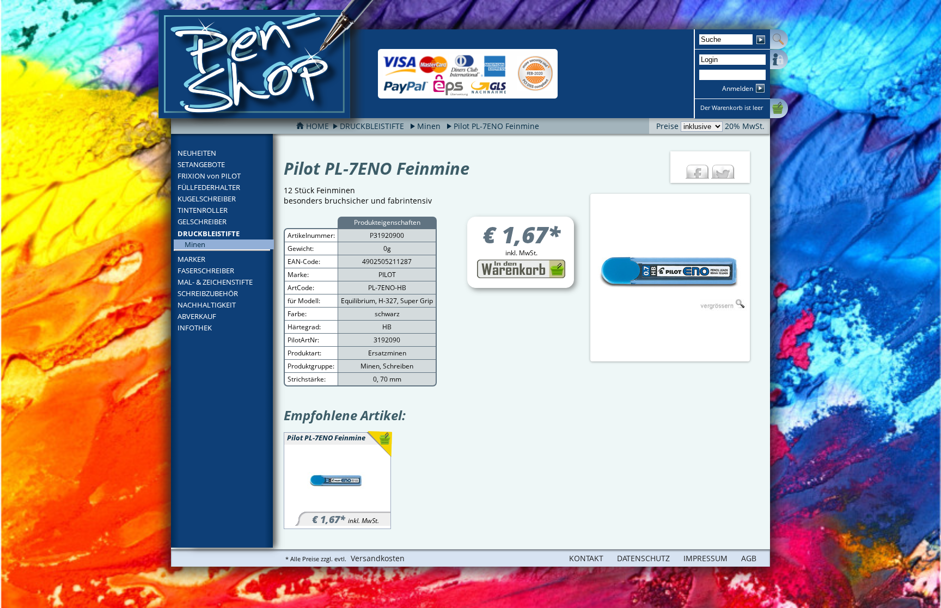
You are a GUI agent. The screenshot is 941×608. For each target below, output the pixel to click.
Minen (429, 126)
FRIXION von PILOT (209, 176)
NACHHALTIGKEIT (207, 305)
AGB (748, 558)
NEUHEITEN (197, 153)
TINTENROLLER (203, 210)
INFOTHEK (195, 328)
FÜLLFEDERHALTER (209, 187)
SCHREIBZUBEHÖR (208, 293)
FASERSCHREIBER (206, 270)
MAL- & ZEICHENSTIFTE (215, 282)
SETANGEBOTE (201, 164)
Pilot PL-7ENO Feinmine (496, 126)
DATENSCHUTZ (643, 558)
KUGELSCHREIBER (207, 199)
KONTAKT (586, 558)
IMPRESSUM (705, 558)
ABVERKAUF (197, 316)
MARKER (191, 259)
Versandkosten (378, 558)
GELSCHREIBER (202, 221)
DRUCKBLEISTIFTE (209, 233)
